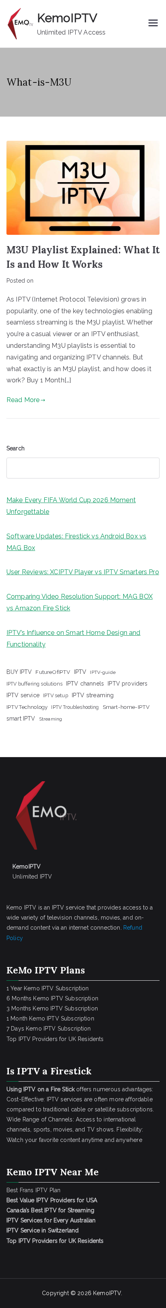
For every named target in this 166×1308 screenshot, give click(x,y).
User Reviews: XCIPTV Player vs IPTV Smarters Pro (82, 572)
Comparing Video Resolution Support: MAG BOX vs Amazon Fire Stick (79, 602)
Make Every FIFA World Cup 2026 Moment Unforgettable (71, 505)
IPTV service (22, 695)
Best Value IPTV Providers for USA (52, 1200)
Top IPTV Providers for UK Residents (55, 1039)
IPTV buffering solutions (34, 684)
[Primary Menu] (153, 23)
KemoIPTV (67, 18)
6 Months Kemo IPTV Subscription (52, 998)
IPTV (80, 671)
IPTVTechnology (27, 707)
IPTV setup (55, 695)
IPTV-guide (103, 672)
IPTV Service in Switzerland (42, 1230)
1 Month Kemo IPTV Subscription (50, 1018)
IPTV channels (85, 683)
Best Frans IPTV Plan (33, 1190)
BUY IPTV (19, 672)
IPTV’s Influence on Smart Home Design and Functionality (73, 638)
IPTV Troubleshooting (75, 707)
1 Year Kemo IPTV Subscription (47, 988)
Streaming (50, 719)
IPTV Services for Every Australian (50, 1220)
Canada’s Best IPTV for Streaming (51, 1210)
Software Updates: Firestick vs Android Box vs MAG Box (76, 542)
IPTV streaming (93, 695)
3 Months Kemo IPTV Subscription (52, 1008)
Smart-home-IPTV (126, 707)
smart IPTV (20, 718)
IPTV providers (127, 683)
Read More (22, 400)
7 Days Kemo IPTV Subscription (48, 1028)
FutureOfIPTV (52, 672)
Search (15, 448)
